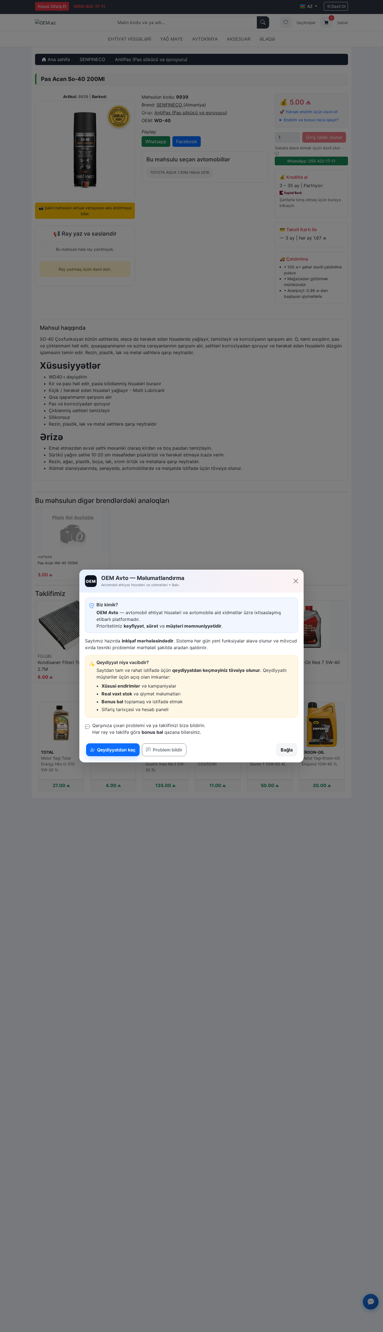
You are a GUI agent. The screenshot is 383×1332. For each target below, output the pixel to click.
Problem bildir (167, 750)
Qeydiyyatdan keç (115, 750)
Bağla (287, 750)
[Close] (295, 581)
